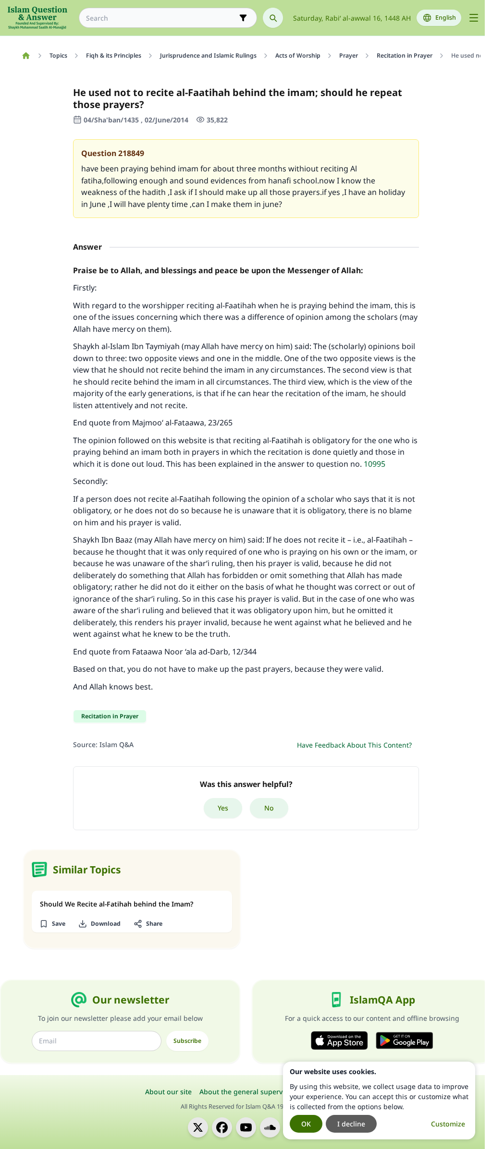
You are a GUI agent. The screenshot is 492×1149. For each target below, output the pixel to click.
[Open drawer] (473, 17)
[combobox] (161, 18)
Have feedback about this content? (354, 745)
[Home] (25, 55)
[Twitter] (198, 1127)
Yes (223, 807)
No (269, 807)
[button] (52, 924)
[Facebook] (222, 1127)
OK (306, 1123)
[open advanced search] (243, 17)
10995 (374, 464)
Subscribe (187, 1041)
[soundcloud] (270, 1127)
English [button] (445, 17)
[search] (273, 18)
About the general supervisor (247, 1091)
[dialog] (379, 1100)
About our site (168, 1091)
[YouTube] (246, 1127)
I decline (351, 1123)
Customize (448, 1123)
